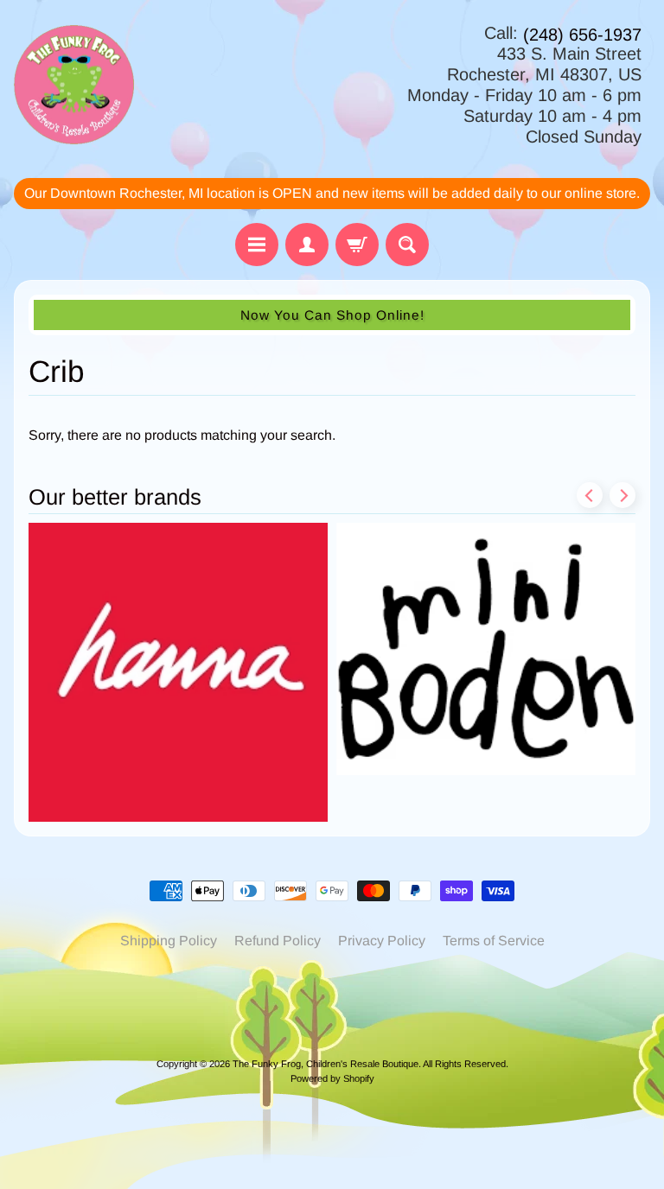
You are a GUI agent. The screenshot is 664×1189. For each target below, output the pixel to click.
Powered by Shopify (332, 1078)
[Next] (622, 495)
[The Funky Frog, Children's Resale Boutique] (74, 85)
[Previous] (590, 495)
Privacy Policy (381, 940)
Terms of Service (494, 940)
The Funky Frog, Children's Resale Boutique (325, 1064)
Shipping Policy (168, 940)
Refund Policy (277, 940)
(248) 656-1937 (582, 34)
